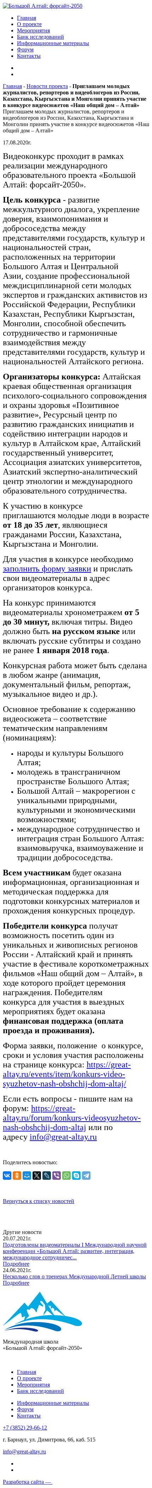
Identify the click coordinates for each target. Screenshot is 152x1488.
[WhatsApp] (66, 1175)
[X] (37, 1175)
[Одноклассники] (17, 1175)
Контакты (29, 56)
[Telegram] (86, 1175)
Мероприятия (33, 30)
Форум (25, 49)
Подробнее (16, 1264)
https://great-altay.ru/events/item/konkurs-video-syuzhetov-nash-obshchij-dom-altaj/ (67, 1074)
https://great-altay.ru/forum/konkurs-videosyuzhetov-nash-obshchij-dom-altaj (72, 1118)
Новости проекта (47, 86)
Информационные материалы (53, 43)
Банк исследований (40, 37)
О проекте (29, 24)
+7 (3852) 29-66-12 (25, 1428)
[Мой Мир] (27, 1175)
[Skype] (76, 1175)
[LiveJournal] (46, 1175)
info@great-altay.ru (63, 1136)
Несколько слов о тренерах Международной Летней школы (74, 1276)
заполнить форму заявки (47, 568)
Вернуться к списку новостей (38, 1201)
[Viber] (56, 1175)
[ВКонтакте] (7, 1175)
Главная (26, 18)
